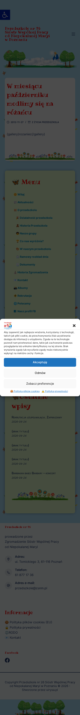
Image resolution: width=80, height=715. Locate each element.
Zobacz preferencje (40, 383)
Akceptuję (40, 362)
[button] (74, 325)
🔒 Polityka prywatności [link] (55, 391)
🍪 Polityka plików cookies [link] (25, 391)
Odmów (40, 373)
